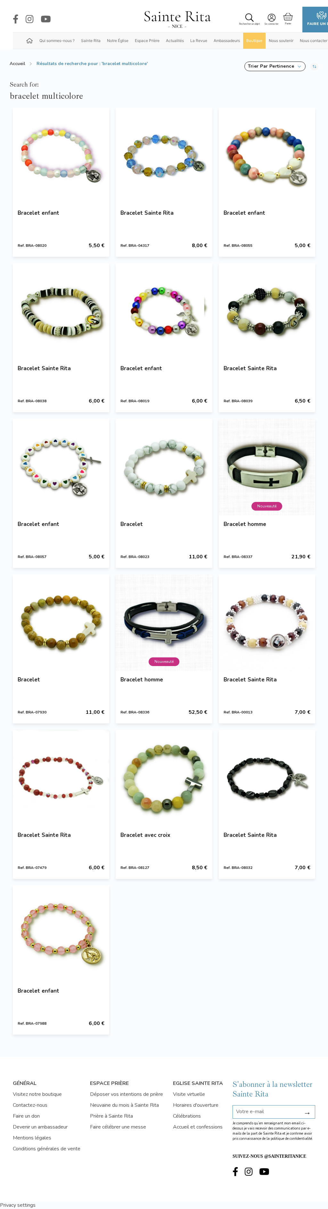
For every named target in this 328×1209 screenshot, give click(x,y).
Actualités (175, 40)
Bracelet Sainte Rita (147, 213)
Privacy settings (18, 1205)
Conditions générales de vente (46, 1148)
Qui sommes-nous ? (57, 40)
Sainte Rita (91, 40)
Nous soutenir (281, 40)
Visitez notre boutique (37, 1094)
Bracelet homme (245, 524)
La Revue (198, 40)
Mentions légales (32, 1137)
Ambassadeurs (227, 40)
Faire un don (26, 1116)
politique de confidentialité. (292, 1138)
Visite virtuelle (189, 1094)
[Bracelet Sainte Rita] (164, 156)
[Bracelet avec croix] (164, 778)
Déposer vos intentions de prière (126, 1094)
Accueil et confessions (198, 1126)
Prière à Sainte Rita (111, 1116)
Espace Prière (147, 40)
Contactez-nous (30, 1105)
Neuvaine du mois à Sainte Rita (124, 1105)
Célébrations (187, 1116)
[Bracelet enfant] (61, 156)
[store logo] (177, 19)
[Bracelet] (164, 467)
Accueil (17, 64)
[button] (275, 66)
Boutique (254, 40)
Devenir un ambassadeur (40, 1126)
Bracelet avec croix (145, 835)
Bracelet (131, 524)
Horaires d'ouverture (195, 1105)
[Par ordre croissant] (314, 66)
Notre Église (117, 40)
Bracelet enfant (38, 213)
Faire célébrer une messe (118, 1126)
